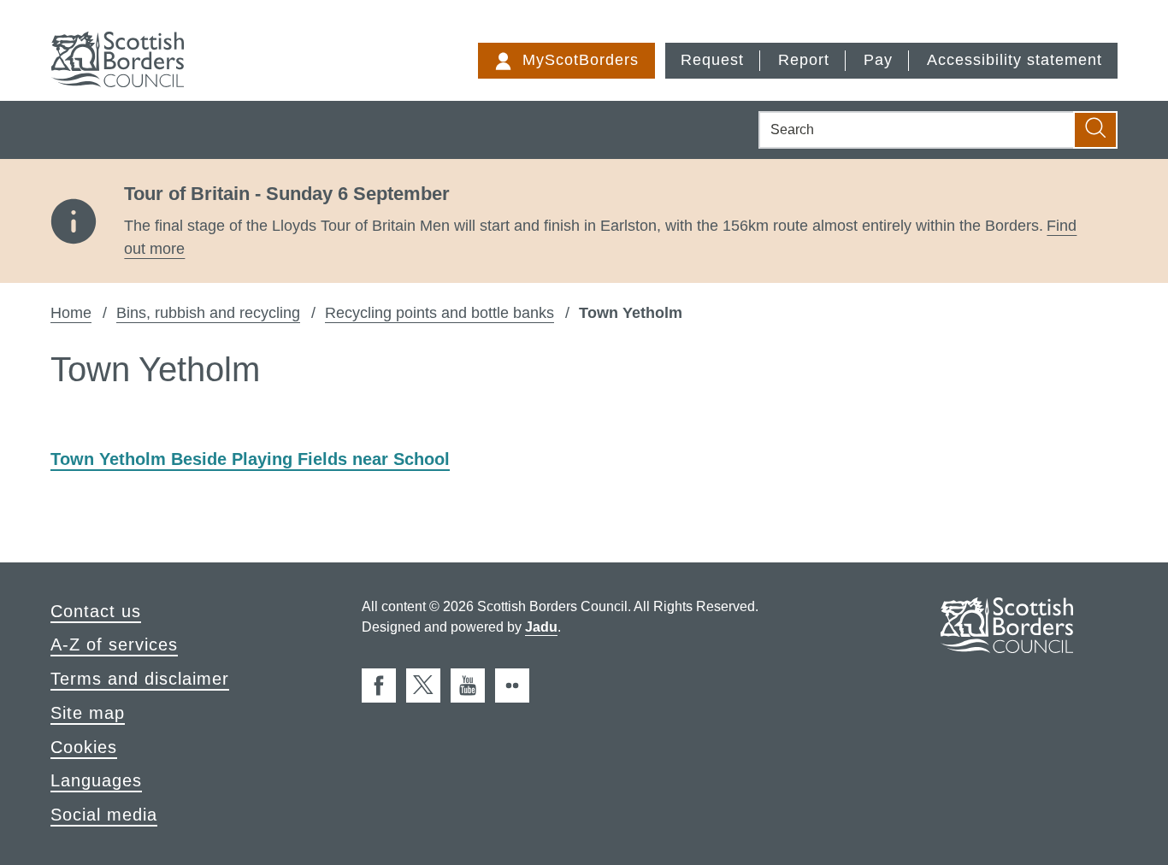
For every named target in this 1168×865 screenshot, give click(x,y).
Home (70, 312)
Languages (96, 780)
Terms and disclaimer (139, 678)
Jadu (541, 627)
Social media (103, 814)
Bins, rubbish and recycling (208, 312)
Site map (87, 712)
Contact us (95, 611)
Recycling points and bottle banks (439, 312)
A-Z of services (114, 644)
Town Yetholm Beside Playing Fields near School (250, 459)
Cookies (83, 747)
